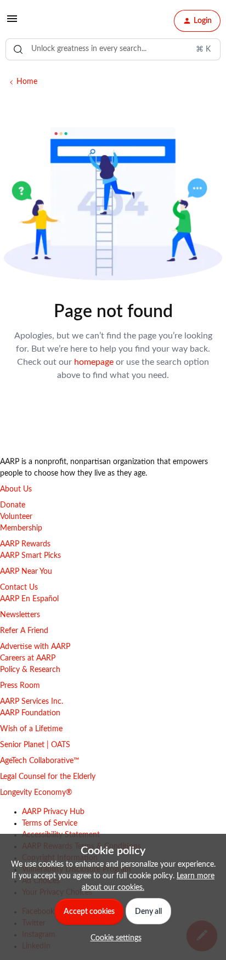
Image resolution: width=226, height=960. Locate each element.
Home (26, 82)
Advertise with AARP (35, 647)
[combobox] (113, 49)
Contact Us (19, 587)
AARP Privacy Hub (53, 812)
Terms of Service (49, 823)
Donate (12, 505)
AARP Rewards (25, 544)
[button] (12, 23)
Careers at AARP (27, 658)
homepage (94, 362)
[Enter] (18, 49)
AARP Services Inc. (31, 701)
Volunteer (16, 517)
